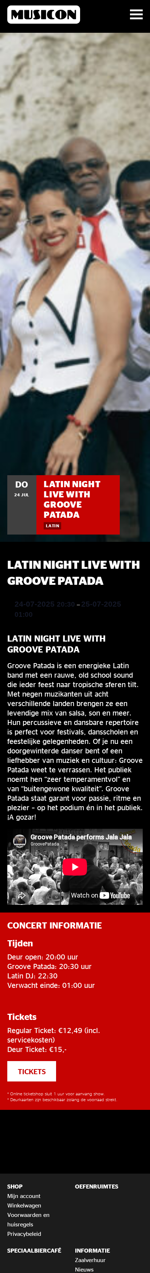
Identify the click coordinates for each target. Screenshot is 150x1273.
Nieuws (84, 1269)
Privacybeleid (24, 1233)
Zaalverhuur (90, 1260)
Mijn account (23, 1196)
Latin (52, 525)
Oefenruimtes (96, 1186)
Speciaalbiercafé (34, 1250)
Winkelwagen (24, 1205)
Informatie (92, 1250)
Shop (15, 1186)
